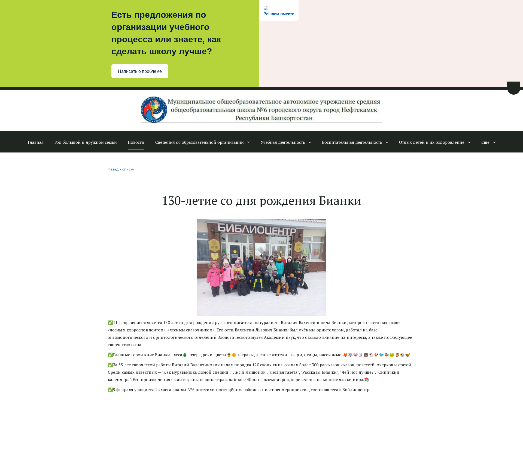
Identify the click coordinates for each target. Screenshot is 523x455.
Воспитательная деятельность (352, 142)
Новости (136, 142)
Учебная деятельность (283, 142)
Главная (36, 142)
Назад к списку (121, 169)
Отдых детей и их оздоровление (431, 142)
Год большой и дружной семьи (85, 142)
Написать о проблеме (140, 71)
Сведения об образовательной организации (199, 142)
